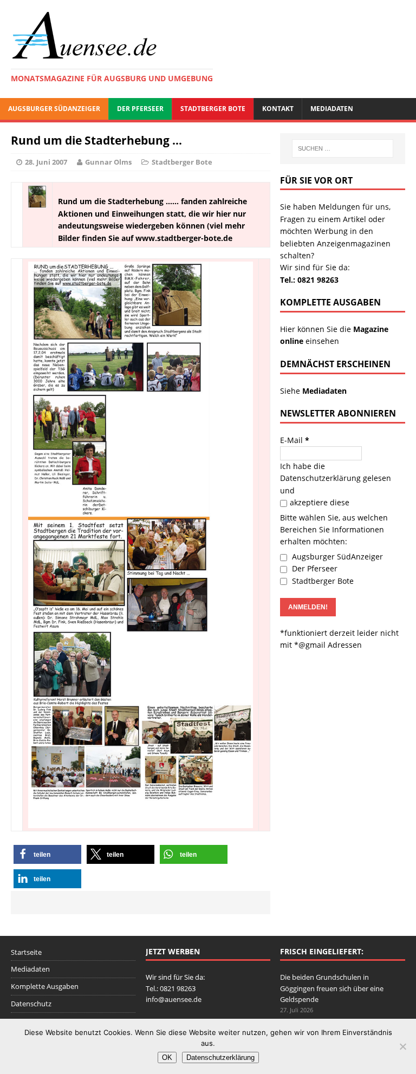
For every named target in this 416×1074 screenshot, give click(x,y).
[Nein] (402, 1046)
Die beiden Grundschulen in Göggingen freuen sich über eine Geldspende (332, 988)
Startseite (26, 952)
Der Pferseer (140, 108)
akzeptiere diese (319, 502)
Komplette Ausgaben (45, 986)
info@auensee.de (174, 999)
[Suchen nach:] (343, 148)
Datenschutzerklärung (320, 478)
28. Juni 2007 (46, 162)
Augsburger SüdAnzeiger (54, 108)
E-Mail (294, 440)
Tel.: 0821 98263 (309, 280)
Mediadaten (331, 108)
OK (167, 1057)
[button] (47, 854)
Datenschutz (31, 1003)
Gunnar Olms (108, 162)
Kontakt (278, 108)
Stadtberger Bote (212, 108)
